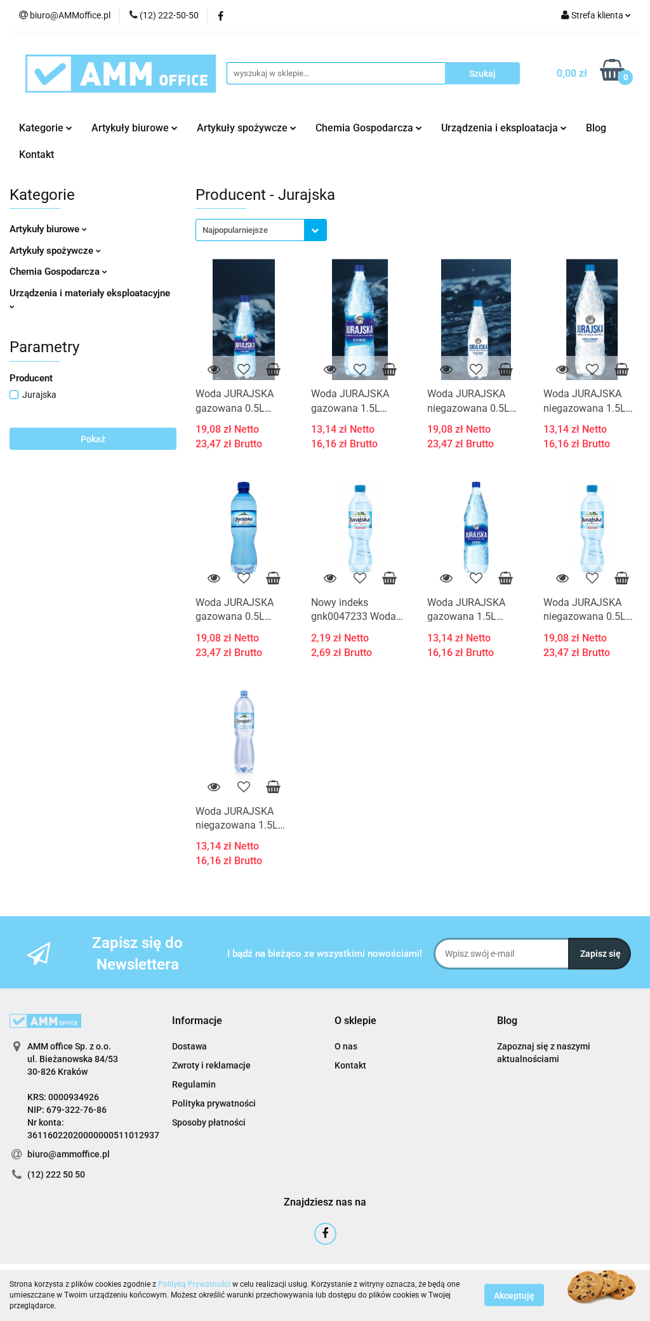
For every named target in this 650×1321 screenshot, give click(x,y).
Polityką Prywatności (194, 1284)
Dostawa (189, 1046)
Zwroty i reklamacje (211, 1065)
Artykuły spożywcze (53, 250)
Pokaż (93, 439)
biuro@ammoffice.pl (68, 1154)
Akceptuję (514, 1296)
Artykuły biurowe (46, 229)
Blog (596, 128)
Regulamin (194, 1084)
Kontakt (36, 154)
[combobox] (261, 230)
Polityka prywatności (214, 1103)
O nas (346, 1046)
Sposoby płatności (209, 1122)
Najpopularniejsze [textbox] (235, 230)
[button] (197, 1021)
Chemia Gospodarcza (56, 271)
